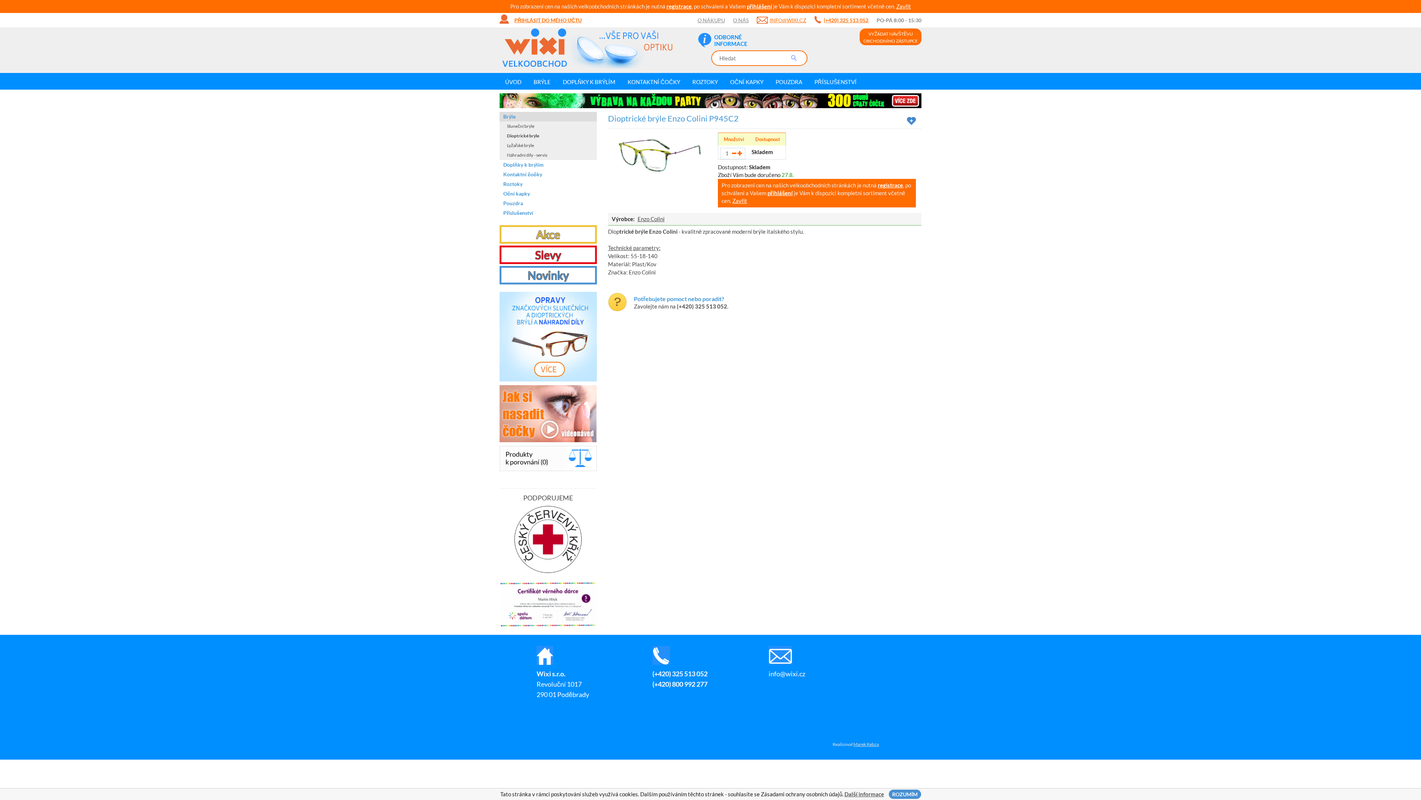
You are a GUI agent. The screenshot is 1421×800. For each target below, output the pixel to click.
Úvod (513, 82)
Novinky (548, 275)
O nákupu (711, 20)
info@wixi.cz (788, 20)
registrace (679, 6)
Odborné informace (731, 40)
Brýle (542, 82)
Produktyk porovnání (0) (526, 458)
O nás (741, 20)
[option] (710, 100)
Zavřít (903, 6)
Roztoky (705, 82)
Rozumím (905, 794)
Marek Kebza (866, 744)
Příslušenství (835, 82)
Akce (548, 234)
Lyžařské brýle (520, 145)
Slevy (548, 254)
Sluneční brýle (520, 126)
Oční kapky (746, 82)
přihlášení (759, 6)
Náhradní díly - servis (527, 155)
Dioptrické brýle (523, 136)
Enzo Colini (651, 219)
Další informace (864, 794)
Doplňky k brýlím (589, 82)
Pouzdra (789, 82)
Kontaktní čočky (654, 82)
